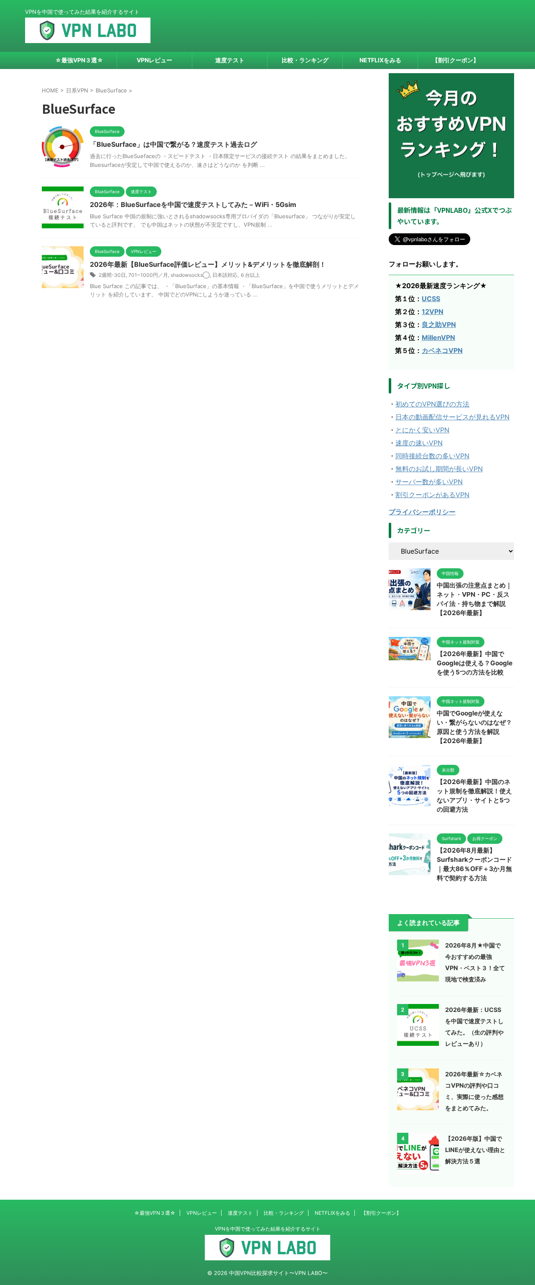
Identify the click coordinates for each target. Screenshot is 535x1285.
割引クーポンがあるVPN (432, 494)
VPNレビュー (154, 60)
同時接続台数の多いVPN (432, 456)
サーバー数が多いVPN (429, 482)
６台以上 (250, 275)
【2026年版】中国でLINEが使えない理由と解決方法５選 (475, 1150)
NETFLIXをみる (380, 60)
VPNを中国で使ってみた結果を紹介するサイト (268, 1229)
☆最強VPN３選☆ (79, 60)
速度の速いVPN (419, 443)
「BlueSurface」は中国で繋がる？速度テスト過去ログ (173, 144)
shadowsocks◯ (190, 275)
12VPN (432, 311)
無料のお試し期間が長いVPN (439, 469)
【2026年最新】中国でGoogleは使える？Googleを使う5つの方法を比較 (474, 663)
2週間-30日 (112, 275)
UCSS (431, 298)
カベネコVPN (442, 350)
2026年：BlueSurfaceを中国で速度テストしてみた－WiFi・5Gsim (193, 204)
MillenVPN (438, 337)
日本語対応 (224, 275)
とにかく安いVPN (422, 430)
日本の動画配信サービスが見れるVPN (452, 417)
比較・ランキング (305, 60)
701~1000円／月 (148, 275)
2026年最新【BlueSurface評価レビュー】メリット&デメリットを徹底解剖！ (208, 264)
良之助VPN (439, 324)
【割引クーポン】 (455, 60)
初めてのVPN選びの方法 (432, 404)
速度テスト (230, 60)
